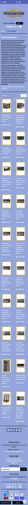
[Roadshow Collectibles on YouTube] (20, 27)
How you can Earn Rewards (14, 459)
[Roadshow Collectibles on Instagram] (15, 27)
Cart (19, 2)
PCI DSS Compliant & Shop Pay (14, 461)
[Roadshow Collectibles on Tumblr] (18, 27)
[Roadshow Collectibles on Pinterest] (12, 27)
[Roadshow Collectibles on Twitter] (7, 27)
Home (2, 31)
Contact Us (14, 463)
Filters (24, 95)
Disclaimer (20, 484)
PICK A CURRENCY (9, 23)
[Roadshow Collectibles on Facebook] (10, 27)
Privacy (14, 484)
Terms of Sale (7, 484)
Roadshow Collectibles (14, 491)
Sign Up (23, 469)
